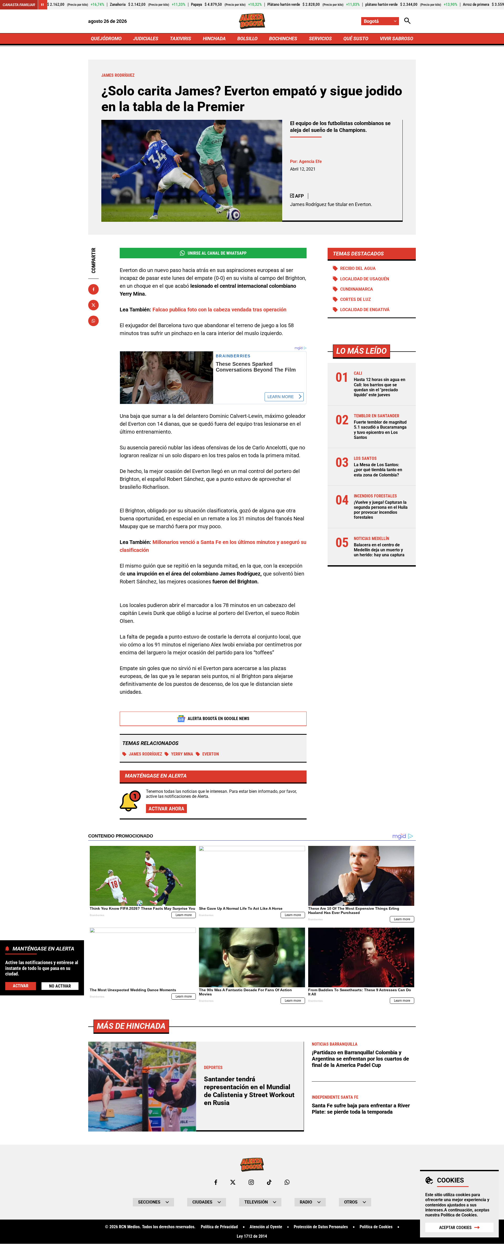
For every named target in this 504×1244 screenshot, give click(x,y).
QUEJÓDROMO (106, 38)
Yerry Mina (182, 754)
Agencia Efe (310, 161)
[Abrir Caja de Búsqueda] (407, 21)
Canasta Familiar (19, 5)
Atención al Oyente (266, 1227)
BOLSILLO (247, 38)
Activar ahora (166, 808)
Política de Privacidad (219, 1227)
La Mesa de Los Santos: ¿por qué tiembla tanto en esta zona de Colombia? (378, 469)
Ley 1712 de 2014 (252, 1236)
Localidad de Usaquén (364, 278)
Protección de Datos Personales (321, 1227)
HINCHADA (214, 38)
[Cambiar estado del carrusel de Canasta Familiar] (42, 4)
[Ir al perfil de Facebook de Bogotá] (215, 1182)
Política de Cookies (459, 1214)
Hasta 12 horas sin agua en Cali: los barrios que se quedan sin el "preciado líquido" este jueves (379, 387)
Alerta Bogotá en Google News (218, 718)
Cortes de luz (355, 299)
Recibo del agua (358, 268)
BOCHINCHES (283, 38)
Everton (210, 754)
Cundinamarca (356, 289)
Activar (20, 985)
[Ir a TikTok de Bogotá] (269, 1182)
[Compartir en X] (93, 305)
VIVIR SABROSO (396, 38)
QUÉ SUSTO (355, 38)
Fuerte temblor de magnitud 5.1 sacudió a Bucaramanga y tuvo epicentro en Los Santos (380, 430)
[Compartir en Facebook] (93, 289)
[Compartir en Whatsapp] (93, 321)
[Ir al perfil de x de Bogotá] (232, 1182)
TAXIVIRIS (180, 38)
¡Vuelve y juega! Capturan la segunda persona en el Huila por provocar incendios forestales (381, 510)
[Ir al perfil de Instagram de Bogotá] (251, 1182)
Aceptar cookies (455, 1227)
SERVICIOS (320, 38)
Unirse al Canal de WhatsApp (217, 253)
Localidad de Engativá (365, 309)
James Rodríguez (145, 754)
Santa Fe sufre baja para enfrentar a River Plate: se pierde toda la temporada (361, 1108)
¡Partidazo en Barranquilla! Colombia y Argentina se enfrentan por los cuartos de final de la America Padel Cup (360, 1058)
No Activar (60, 985)
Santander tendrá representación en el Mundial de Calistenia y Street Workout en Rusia (249, 1091)
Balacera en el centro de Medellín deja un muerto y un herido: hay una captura (379, 549)
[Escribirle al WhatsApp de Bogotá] (287, 1182)
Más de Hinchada (131, 1026)
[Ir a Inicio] (252, 21)
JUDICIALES (145, 38)
